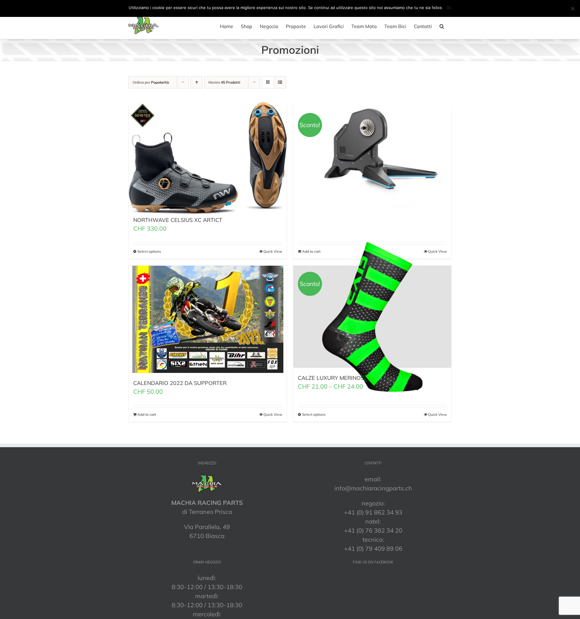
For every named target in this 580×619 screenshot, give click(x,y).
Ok (448, 7)
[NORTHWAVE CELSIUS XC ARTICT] (208, 158)
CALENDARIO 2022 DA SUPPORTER (180, 383)
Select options (149, 251)
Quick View (272, 251)
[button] (442, 26)
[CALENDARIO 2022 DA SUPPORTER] (208, 319)
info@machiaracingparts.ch (373, 488)
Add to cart (146, 414)
